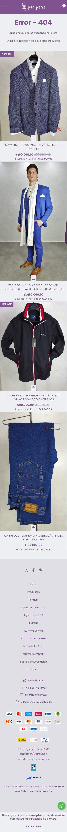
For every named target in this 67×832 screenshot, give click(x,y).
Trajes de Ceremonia (33, 607)
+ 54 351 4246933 (36, 687)
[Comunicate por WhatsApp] (61, 806)
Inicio (33, 584)
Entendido (33, 826)
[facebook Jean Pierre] (33, 570)
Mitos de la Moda (33, 646)
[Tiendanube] (33, 754)
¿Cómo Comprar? (33, 654)
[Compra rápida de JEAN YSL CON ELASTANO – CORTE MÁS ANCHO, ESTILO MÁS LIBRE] (33, 528)
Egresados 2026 (33, 615)
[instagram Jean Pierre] (26, 570)
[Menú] (6, 7)
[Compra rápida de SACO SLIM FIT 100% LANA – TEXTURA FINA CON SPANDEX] (33, 138)
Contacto (33, 669)
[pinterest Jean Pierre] (40, 570)
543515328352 (36, 680)
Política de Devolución (33, 661)
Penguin (33, 599)
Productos (33, 592)
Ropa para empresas (33, 638)
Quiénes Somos (33, 630)
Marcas (33, 623)
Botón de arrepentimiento (36, 791)
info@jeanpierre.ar (36, 694)
